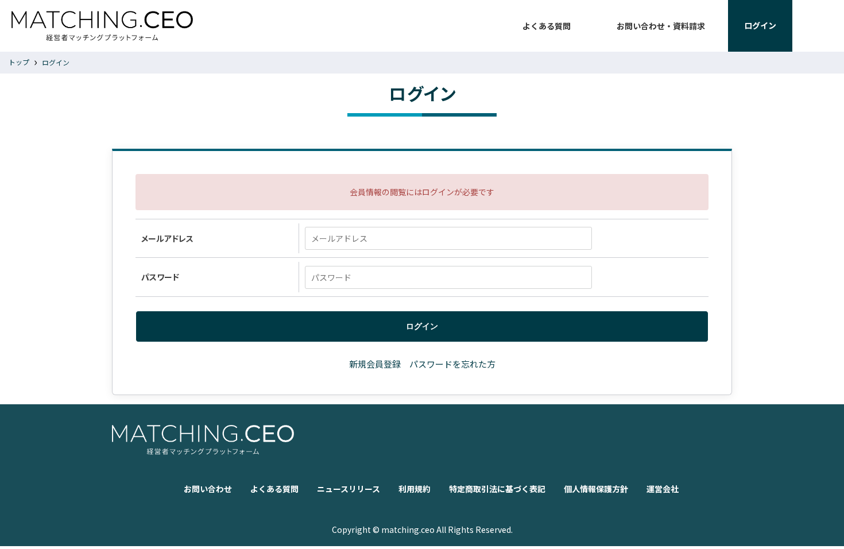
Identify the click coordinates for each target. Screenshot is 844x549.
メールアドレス (167, 238)
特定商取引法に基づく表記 (497, 488)
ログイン (55, 62)
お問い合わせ (208, 488)
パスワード (160, 277)
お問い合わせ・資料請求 (661, 26)
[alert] (422, 192)
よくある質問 (546, 26)
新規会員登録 (375, 364)
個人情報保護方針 (596, 488)
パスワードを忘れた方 (452, 364)
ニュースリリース (348, 488)
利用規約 (414, 488)
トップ (19, 62)
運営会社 (662, 488)
